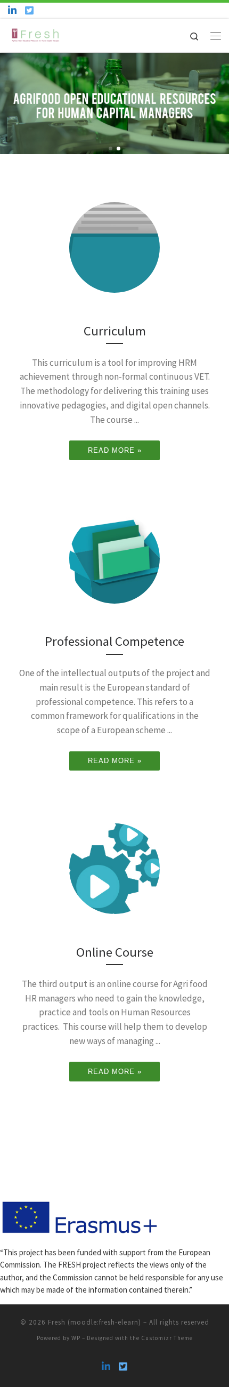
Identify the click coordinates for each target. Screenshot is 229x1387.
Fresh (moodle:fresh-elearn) (94, 1322)
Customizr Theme (167, 1338)
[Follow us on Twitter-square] (29, 10)
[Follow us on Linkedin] (12, 10)
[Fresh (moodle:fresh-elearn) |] (36, 34)
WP (75, 1338)
